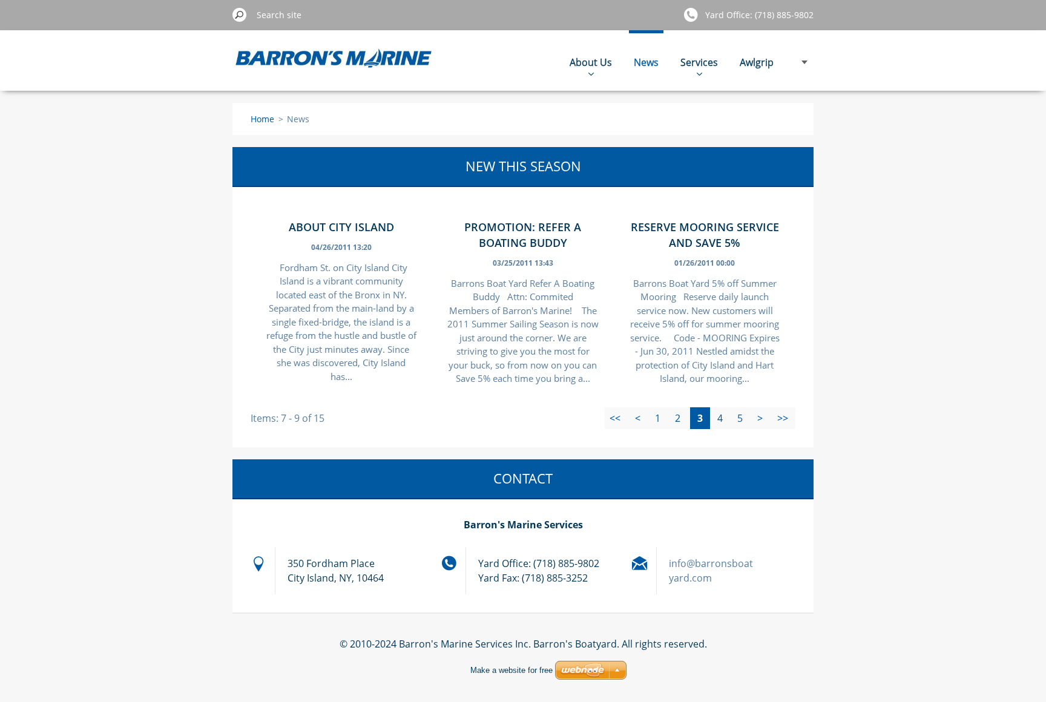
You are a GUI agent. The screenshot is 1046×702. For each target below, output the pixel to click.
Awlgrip (757, 62)
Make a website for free (511, 670)
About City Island (341, 227)
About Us (591, 62)
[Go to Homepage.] (334, 66)
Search (239, 14)
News (646, 62)
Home (262, 119)
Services (699, 62)
